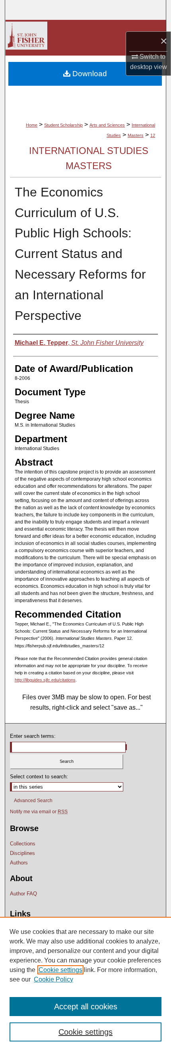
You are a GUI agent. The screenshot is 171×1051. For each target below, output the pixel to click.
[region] (85, 984)
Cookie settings (60, 969)
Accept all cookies (85, 1006)
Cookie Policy (53, 979)
